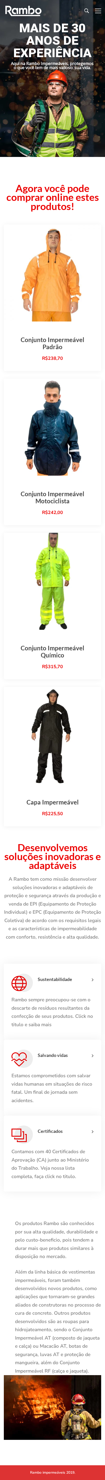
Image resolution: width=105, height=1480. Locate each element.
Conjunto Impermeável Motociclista (52, 497)
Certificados (50, 1131)
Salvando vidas (53, 1055)
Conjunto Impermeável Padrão (52, 343)
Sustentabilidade (55, 979)
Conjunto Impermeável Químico (52, 651)
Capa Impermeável (53, 802)
